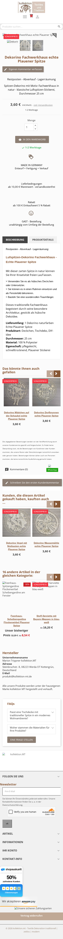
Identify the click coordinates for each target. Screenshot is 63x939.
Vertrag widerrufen (32, 915)
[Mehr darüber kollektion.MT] (16, 761)
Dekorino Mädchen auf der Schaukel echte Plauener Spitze (16, 415)
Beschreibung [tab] (15, 239)
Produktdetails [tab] (42, 239)
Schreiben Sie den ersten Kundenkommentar (34, 482)
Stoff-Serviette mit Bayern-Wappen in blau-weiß (46, 619)
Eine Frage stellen (21, 739)
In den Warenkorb (32, 139)
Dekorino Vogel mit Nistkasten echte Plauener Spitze (16, 546)
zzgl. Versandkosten (43, 105)
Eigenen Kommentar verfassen (25, 69)
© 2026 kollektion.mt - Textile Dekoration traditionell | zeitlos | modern (32, 930)
